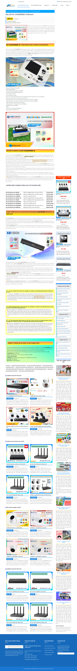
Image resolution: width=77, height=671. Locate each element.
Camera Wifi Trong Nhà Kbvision (63, 331)
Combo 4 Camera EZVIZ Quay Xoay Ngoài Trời (40, 495)
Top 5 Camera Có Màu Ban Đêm (62, 310)
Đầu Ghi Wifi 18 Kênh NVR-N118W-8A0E (38, 464)
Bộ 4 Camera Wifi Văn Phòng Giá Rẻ (26, 371)
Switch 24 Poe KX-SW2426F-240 (64, 271)
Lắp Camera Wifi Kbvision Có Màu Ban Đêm (63, 323)
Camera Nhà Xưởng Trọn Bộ (49, 648)
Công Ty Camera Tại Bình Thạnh (63, 542)
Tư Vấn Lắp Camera (48, 654)
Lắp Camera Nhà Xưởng (23, 5)
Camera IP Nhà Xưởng (48, 650)
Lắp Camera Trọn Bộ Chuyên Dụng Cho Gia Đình (63, 413)
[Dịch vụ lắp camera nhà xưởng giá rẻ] (14, 647)
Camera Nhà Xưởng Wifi (49, 652)
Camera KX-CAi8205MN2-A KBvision (38, 556)
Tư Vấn (61, 5)
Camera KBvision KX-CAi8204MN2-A (14, 527)
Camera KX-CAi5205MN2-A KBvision (38, 527)
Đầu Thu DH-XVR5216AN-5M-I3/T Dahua (15, 591)
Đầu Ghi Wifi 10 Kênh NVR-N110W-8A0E (14, 495)
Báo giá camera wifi (61, 326)
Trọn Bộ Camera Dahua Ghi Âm (63, 345)
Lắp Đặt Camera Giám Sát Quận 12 (18, 365)
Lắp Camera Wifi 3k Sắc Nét (62, 328)
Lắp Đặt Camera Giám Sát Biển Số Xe (63, 573)
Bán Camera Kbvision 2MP (34, 11)
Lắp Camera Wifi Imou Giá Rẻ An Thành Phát (63, 378)
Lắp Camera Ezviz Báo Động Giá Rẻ (63, 334)
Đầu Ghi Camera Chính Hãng (12, 11)
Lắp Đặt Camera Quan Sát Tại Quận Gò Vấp (44, 367)
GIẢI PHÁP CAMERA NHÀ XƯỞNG (65, 1)
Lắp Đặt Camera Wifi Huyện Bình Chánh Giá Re (63, 508)
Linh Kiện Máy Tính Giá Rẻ (62, 348)
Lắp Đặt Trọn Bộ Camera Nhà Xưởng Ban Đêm (40, 426)
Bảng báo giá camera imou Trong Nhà (62, 294)
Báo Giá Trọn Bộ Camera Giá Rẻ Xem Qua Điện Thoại (63, 473)
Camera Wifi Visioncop (61, 336)
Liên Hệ (67, 5)
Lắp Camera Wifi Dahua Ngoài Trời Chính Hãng (63, 317)
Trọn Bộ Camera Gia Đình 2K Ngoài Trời (63, 220)
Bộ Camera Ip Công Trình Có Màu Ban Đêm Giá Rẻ (35, 369)
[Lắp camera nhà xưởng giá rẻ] (10, 6)
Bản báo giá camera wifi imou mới (63, 307)
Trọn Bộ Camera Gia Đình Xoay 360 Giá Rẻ (15, 464)
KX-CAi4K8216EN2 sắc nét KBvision (14, 395)
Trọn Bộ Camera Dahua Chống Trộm (63, 354)
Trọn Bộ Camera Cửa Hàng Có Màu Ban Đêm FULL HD (17, 427)
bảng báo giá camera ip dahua (63, 288)
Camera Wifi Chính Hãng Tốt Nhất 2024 (63, 445)
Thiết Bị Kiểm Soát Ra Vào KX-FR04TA (63, 246)
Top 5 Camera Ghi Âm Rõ (62, 296)
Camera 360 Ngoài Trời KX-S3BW (37, 396)
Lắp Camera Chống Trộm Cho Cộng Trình (15, 369)
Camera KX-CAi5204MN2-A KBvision (14, 556)
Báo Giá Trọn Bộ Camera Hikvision (34, 365)
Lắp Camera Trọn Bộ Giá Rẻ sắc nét (63, 343)
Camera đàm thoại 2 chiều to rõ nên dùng (63, 299)
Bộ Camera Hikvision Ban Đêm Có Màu (63, 351)
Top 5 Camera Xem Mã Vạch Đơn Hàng (63, 303)
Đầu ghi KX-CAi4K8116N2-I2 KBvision (20, 14)
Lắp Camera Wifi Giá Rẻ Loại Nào (64, 603)
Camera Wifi (54, 5)
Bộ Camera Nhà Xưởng (36, 5)
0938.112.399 (21, 1)
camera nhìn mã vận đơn (62, 290)
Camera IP (46, 5)
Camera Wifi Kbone (61, 320)
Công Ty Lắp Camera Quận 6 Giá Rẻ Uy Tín (25, 367)
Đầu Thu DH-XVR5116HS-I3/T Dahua (38, 591)
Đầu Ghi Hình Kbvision (23, 11)
